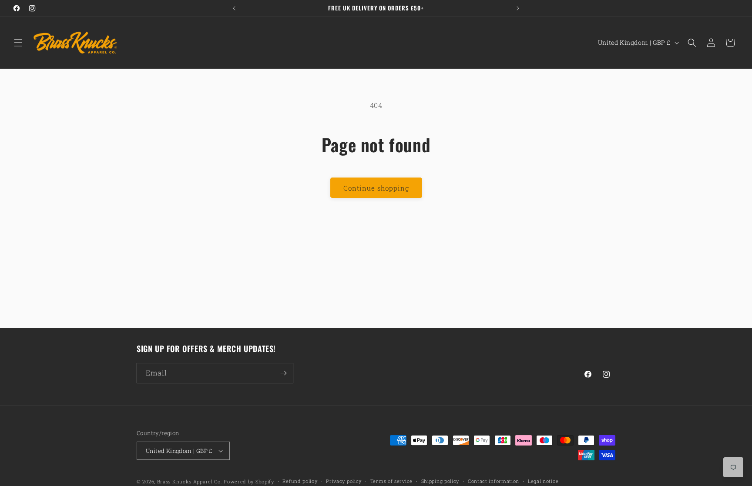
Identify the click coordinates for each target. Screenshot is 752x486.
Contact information (493, 481)
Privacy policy (344, 481)
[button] (18, 42)
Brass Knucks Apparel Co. (189, 481)
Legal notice (543, 481)
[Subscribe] (283, 373)
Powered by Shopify (249, 481)
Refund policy (299, 481)
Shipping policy (440, 481)
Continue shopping (376, 188)
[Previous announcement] (234, 8)
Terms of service (391, 481)
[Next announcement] (517, 8)
